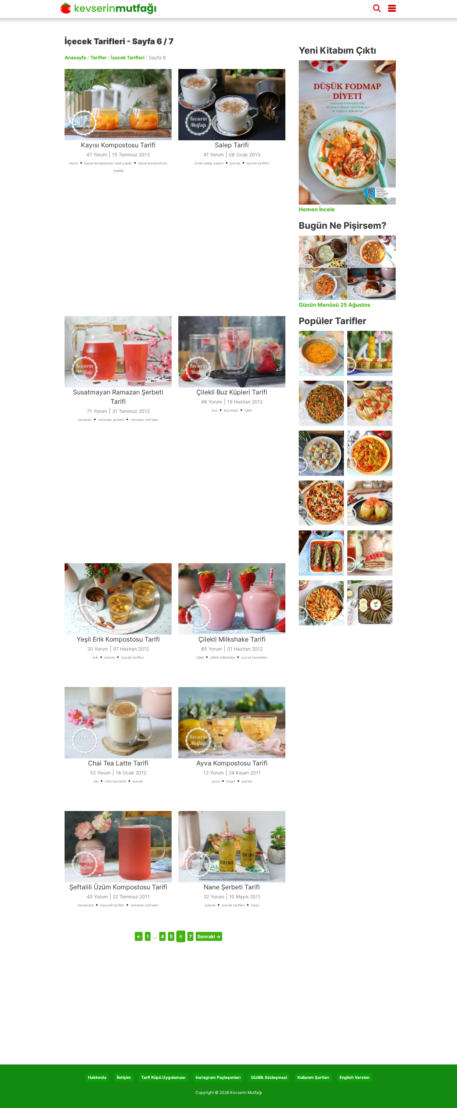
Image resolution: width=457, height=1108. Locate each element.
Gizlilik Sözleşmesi (269, 1077)
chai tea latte (115, 781)
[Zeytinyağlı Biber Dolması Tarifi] (369, 353)
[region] (178, 249)
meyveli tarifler (112, 905)
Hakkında (97, 1077)
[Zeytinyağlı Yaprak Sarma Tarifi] (369, 602)
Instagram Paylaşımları (218, 1077)
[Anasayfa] (110, 11)
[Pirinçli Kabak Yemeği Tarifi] (369, 453)
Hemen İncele (317, 209)
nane (255, 905)
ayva (216, 781)
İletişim (124, 1077)
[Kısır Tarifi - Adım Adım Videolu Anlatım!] (321, 403)
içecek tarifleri (258, 163)
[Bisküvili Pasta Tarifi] (369, 553)
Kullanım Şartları (313, 1077)
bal (96, 781)
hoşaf (230, 781)
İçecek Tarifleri (128, 57)
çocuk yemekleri (254, 657)
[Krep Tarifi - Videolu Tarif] (369, 403)
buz (214, 410)
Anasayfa (75, 57)
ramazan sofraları (144, 420)
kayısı (73, 163)
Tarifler (98, 57)
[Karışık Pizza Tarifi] (321, 503)
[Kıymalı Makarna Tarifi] (321, 602)
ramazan (85, 420)
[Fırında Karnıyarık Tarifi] (321, 553)
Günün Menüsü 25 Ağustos (334, 304)
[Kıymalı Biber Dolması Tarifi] (369, 503)
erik (95, 657)
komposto (86, 905)
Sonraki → (208, 936)
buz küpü (231, 410)
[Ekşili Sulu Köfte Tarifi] (321, 453)
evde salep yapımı (209, 163)
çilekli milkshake (222, 657)
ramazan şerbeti (111, 420)
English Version (354, 1077)
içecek (235, 163)
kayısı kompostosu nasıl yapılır (108, 163)
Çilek (248, 410)
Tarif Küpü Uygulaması (163, 1077)
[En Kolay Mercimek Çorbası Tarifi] (321, 353)
